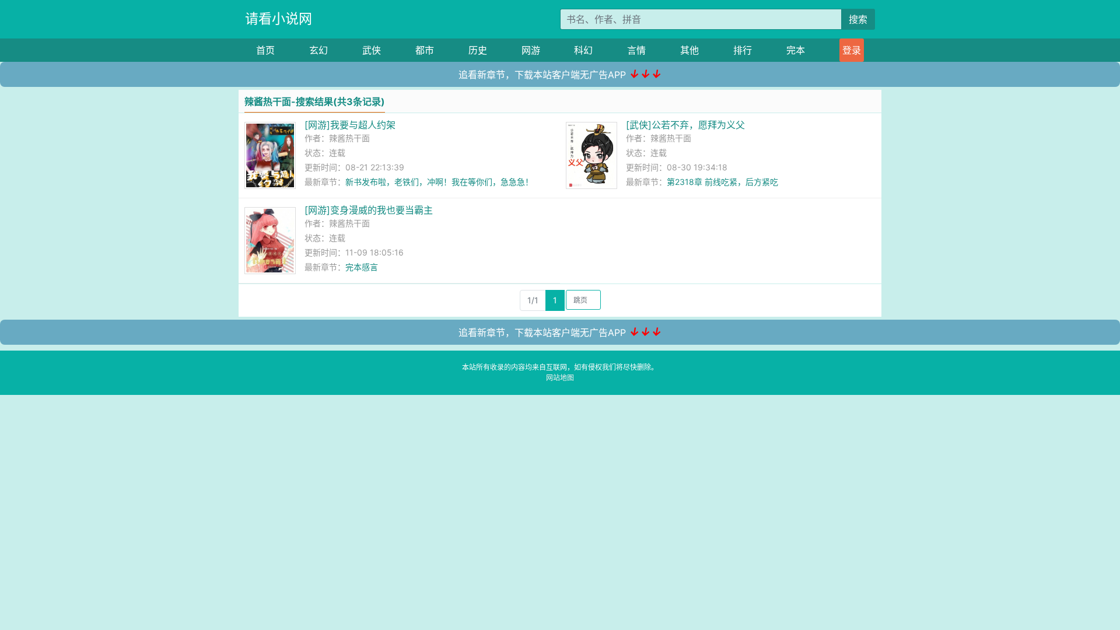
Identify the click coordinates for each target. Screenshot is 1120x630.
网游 (531, 50)
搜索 (858, 19)
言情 (636, 50)
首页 (265, 50)
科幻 (583, 50)
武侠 (371, 50)
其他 (689, 50)
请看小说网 (278, 18)
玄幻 (318, 50)
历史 (477, 50)
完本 (795, 50)
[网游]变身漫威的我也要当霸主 (368, 210)
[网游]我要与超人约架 (350, 125)
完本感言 (361, 267)
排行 (742, 50)
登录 (851, 50)
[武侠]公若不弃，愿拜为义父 (685, 125)
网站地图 (560, 377)
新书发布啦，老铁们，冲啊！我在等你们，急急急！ (439, 182)
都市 (424, 50)
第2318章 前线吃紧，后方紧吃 (722, 182)
